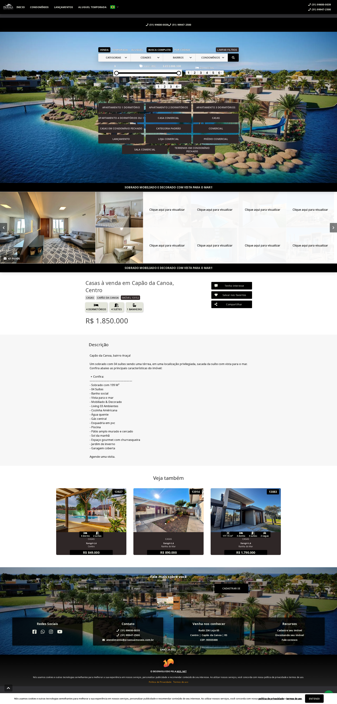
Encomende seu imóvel (289, 635)
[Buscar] (233, 58)
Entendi (314, 698)
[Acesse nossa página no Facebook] (34, 631)
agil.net (182, 671)
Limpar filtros (227, 49)
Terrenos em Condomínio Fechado (192, 149)
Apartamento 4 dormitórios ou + (121, 118)
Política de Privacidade (160, 681)
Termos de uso (180, 681)
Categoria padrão (168, 128)
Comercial (216, 128)
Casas (216, 118)
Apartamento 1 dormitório (121, 107)
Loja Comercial (168, 139)
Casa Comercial (168, 118)
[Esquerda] (3, 227)
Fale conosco (290, 640)
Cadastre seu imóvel (289, 630)
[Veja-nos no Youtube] (59, 631)
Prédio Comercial (216, 139)
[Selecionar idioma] (114, 7)
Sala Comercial (144, 149)
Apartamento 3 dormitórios (215, 107)
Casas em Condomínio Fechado (121, 128)
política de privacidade (271, 698)
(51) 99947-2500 (181, 24)
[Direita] (333, 227)
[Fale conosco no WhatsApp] (43, 631)
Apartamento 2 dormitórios (168, 107)
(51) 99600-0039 (158, 24)
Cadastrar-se (231, 588)
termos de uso (294, 698)
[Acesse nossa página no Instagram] (51, 631)
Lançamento (121, 139)
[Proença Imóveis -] (168, 603)
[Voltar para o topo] (8, 688)
